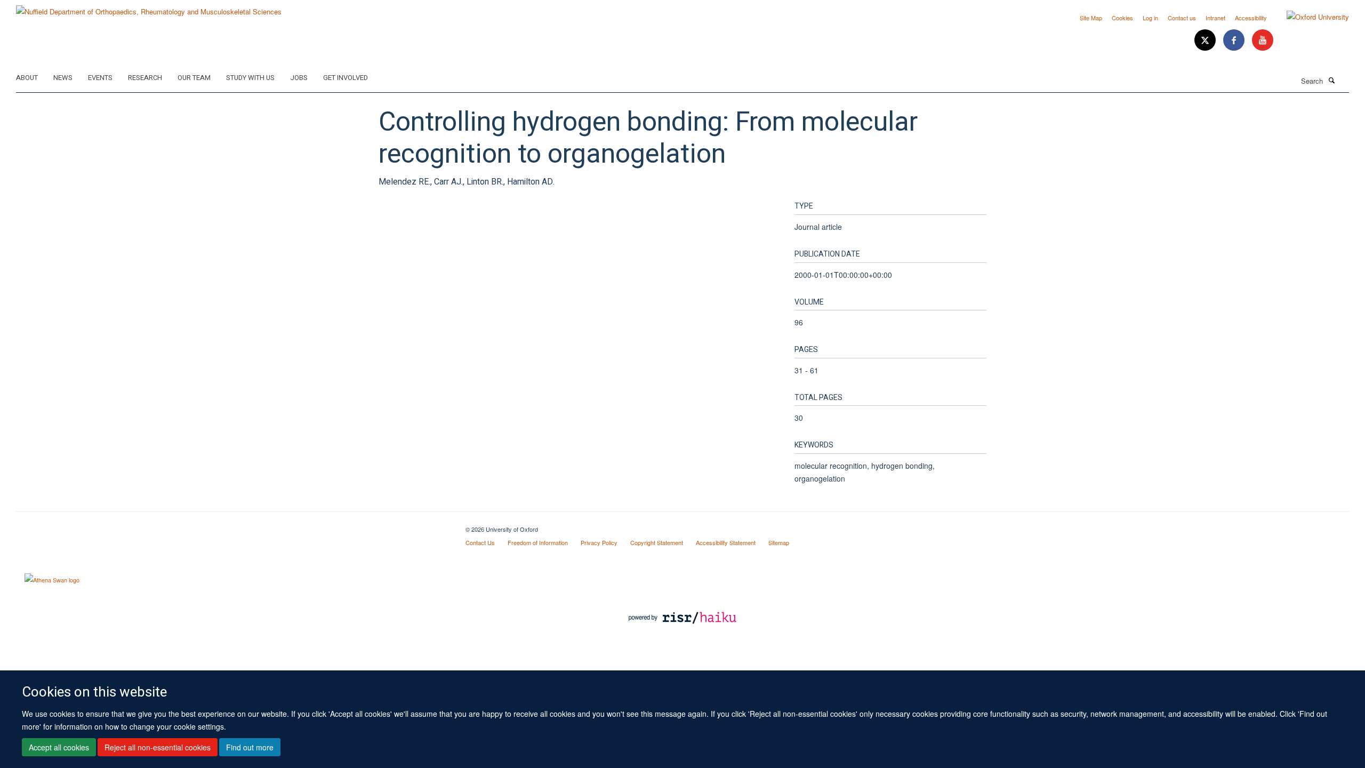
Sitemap (778, 542)
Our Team (194, 78)
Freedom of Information (538, 542)
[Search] (1331, 80)
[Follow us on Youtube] (1262, 40)
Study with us (250, 78)
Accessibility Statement (726, 542)
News (63, 78)
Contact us (1182, 17)
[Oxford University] (1310, 17)
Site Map (1091, 17)
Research (145, 78)
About (27, 78)
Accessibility (1251, 17)
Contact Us (480, 542)
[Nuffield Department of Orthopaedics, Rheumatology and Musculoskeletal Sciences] (149, 8)
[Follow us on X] (1206, 40)
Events (100, 78)
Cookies (1122, 17)
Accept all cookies (59, 747)
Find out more (250, 747)
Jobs (299, 78)
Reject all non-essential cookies (158, 747)
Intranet (1215, 17)
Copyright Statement (656, 542)
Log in (1150, 17)
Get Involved (345, 78)
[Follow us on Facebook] (1235, 40)
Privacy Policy (599, 542)
